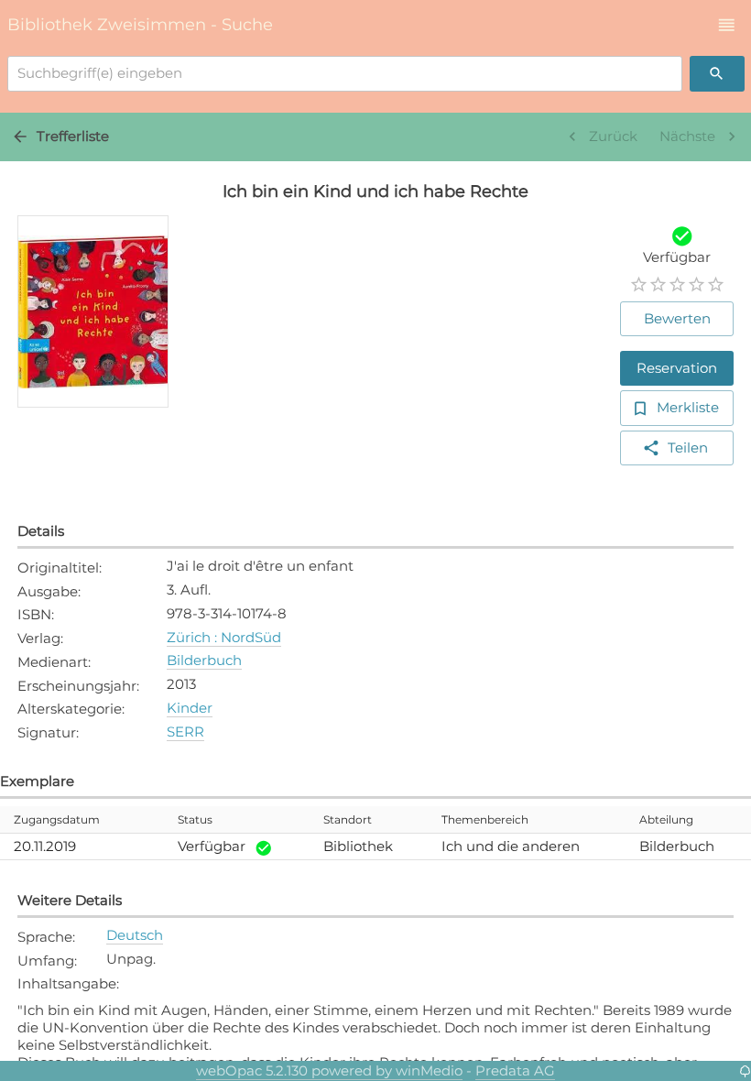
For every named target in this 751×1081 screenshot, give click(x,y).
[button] (727, 25)
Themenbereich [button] (484, 819)
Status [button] (195, 819)
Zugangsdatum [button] (57, 819)
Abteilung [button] (666, 819)
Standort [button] (347, 819)
